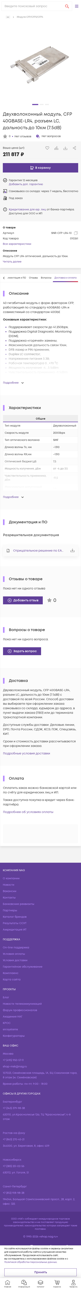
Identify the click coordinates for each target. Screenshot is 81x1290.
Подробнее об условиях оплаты (28, 812)
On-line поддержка (16, 947)
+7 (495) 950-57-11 (13, 1060)
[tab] (14, 278)
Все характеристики (17, 244)
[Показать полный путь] (8, 17)
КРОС (7, 1023)
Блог (6, 997)
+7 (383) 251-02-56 (13, 1166)
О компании (11, 878)
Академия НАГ (12, 1016)
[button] (76, 6)
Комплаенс (10, 973)
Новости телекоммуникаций (22, 1004)
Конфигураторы (14, 1036)
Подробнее (11, 383)
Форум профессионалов (20, 1010)
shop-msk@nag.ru (15, 1066)
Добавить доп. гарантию (26, 184)
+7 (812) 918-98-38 (13, 1193)
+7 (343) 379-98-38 (14, 1108)
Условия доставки (15, 960)
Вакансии (9, 891)
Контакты (9, 897)
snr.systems (10, 1029)
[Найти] (67, 6)
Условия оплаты (14, 954)
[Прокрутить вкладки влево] (4, 278)
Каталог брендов (15, 917)
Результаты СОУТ (15, 923)
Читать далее (12, 261)
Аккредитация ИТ (15, 929)
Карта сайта (12, 979)
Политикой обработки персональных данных (30, 1262)
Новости (8, 885)
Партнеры (10, 910)
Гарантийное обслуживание (22, 967)
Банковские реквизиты (18, 904)
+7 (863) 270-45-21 (13, 1139)
